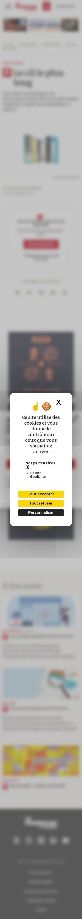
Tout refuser (40, 503)
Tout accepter (41, 494)
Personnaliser (41, 512)
